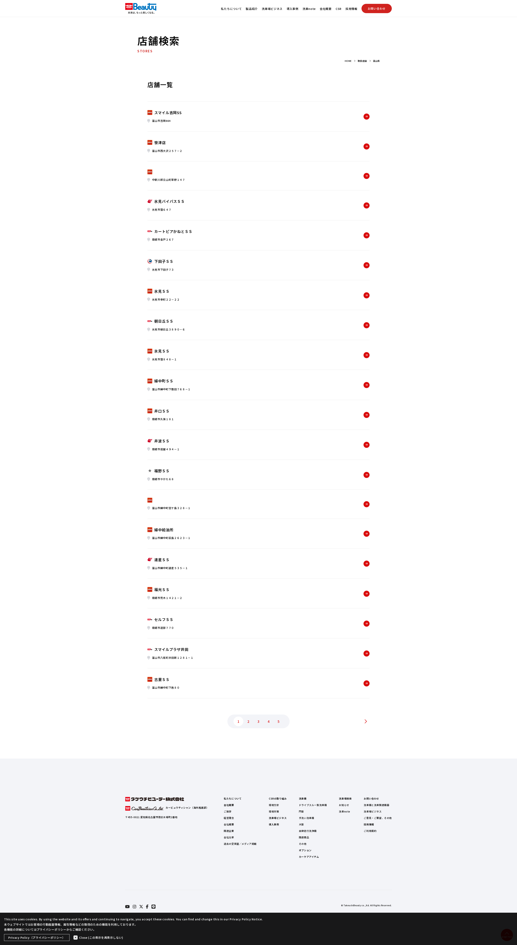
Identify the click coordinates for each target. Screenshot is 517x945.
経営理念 (229, 818)
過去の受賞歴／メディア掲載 (240, 843)
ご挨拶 (227, 811)
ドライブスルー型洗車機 (313, 805)
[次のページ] (365, 721)
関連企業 (229, 830)
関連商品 (304, 837)
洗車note (309, 9)
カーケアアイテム (309, 856)
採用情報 (351, 9)
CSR (339, 9)
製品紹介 (252, 9)
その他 (303, 843)
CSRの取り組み (278, 798)
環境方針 (274, 805)
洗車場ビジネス (272, 9)
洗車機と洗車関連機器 (376, 805)
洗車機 (303, 798)
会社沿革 (229, 837)
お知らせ (344, 805)
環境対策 (274, 811)
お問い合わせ (377, 8)
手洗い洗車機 (306, 818)
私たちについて (231, 9)
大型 (301, 824)
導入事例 (292, 9)
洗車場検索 (345, 798)
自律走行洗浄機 (308, 830)
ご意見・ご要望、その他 (378, 818)
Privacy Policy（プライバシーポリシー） (36, 938)
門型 (301, 811)
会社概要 (326, 9)
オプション (305, 850)
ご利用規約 (370, 830)
